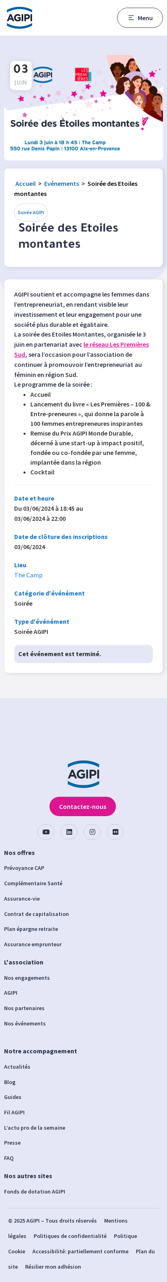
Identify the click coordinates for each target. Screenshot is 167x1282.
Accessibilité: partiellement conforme (80, 1251)
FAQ (9, 1158)
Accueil (25, 183)
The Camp (28, 575)
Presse (12, 1142)
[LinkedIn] (68, 832)
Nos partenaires (24, 1008)
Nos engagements (27, 977)
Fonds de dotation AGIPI (34, 1191)
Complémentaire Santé (33, 883)
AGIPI (10, 992)
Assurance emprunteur (33, 944)
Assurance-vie (22, 898)
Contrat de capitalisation (36, 914)
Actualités (17, 1066)
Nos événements (25, 1023)
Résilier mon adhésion (53, 1266)
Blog (9, 1082)
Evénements (61, 183)
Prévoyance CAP (24, 868)
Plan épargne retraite (31, 929)
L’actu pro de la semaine (34, 1127)
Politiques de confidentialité (70, 1236)
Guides (12, 1097)
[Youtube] (45, 832)
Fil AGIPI (14, 1112)
